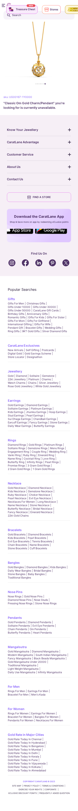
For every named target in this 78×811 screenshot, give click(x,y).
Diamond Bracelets (39, 534)
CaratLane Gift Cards (46, 310)
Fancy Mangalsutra (19, 658)
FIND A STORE (42, 197)
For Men (14, 686)
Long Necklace (46, 501)
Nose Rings (14, 596)
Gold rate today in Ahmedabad (27, 770)
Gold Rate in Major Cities (26, 734)
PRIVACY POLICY (32, 786)
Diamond (21, 375)
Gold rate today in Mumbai (24, 749)
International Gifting (20, 324)
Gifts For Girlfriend (38, 320)
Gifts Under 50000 (19, 310)
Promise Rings (16, 465)
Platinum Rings (53, 444)
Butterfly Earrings (44, 425)
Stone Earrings (59, 422)
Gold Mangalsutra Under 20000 (27, 661)
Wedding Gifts (53, 327)
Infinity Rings (34, 462)
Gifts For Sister (56, 317)
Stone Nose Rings (46, 603)
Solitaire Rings (16, 448)
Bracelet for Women (20, 716)
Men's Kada (38, 694)
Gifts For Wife (42, 324)
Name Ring (14, 458)
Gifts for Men (16, 303)
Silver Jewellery (48, 382)
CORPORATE (50, 789)
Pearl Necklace (17, 498)
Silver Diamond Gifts (54, 331)
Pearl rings (52, 462)
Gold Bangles (16, 567)
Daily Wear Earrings (19, 425)
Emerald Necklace (41, 512)
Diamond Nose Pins (19, 599)
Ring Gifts (14, 331)
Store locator (16, 357)
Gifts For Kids (36, 317)
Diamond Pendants (39, 622)
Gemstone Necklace (40, 491)
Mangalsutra (17, 647)
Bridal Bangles (42, 570)
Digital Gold (15, 353)
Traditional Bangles (19, 577)
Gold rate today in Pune (23, 760)
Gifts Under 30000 (44, 307)
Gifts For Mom (16, 320)
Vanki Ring (14, 455)
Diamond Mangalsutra (45, 651)
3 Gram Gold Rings (39, 465)
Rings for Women (18, 713)
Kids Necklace (16, 491)
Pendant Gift (15, 327)
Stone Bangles (16, 574)
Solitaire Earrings (18, 408)
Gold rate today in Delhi (23, 753)
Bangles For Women (46, 716)
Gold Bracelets (17, 534)
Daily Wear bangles (19, 570)
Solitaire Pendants (19, 625)
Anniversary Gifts (37, 313)
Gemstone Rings (37, 448)
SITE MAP (16, 786)
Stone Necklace (39, 505)
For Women (16, 709)
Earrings (14, 400)
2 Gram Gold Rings (19, 469)
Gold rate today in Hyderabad (26, 742)
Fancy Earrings (38, 422)
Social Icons (20, 234)
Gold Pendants (17, 622)
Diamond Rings (17, 444)
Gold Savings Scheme (37, 353)
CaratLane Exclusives (24, 345)
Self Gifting (32, 350)
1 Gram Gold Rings (44, 469)
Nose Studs (41, 599)
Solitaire (34, 375)
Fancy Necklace (18, 512)
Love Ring (48, 458)
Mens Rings (57, 448)
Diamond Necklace (40, 487)
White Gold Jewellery (48, 386)
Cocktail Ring (32, 458)
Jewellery (15, 371)
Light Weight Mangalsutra (23, 668)
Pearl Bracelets (37, 538)
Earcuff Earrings (17, 422)
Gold (10, 375)
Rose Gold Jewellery (20, 386)
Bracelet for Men (18, 694)
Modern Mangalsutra (20, 655)
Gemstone (48, 375)
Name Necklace (17, 505)
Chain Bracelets (17, 544)
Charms (46, 379)
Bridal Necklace (42, 508)
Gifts (11, 299)
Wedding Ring (57, 451)
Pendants (15, 617)
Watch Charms (16, 382)
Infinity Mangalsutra (50, 672)
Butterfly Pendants (19, 632)
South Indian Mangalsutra (51, 655)
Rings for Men (16, 691)
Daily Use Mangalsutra (21, 672)
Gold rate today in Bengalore (26, 746)
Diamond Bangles (37, 567)
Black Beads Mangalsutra (49, 658)
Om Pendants (38, 629)
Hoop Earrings (57, 412)
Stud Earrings (16, 415)
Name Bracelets (39, 544)
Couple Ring (39, 451)
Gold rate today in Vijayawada (27, 763)
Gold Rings (35, 444)
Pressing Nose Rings (20, 603)
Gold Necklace (17, 487)
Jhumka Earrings (36, 412)
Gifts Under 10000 (19, 307)
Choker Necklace (39, 494)
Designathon (34, 357)
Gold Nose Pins (33, 596)
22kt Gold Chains (18, 515)
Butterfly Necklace (19, 508)
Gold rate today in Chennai (25, 739)
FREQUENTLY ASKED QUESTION (54, 793)
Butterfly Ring (16, 462)
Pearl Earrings (34, 415)
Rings (12, 440)
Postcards (48, 350)
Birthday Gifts (16, 313)
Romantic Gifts (17, 317)
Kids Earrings (15, 412)
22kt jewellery (17, 379)
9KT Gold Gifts (31, 331)
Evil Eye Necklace (40, 498)
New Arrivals (15, 350)
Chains (32, 382)
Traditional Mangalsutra (22, 665)
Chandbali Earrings (44, 419)
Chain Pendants (17, 629)
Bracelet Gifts (34, 327)
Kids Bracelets (16, 538)
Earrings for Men (38, 691)
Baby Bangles (36, 574)
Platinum (33, 379)
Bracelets (15, 530)
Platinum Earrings (41, 408)
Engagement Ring (18, 451)
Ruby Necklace (17, 494)
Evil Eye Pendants (43, 625)
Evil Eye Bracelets (18, 541)
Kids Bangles (58, 567)
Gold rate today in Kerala (23, 756)
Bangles (14, 562)
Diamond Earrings (37, 405)
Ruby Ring (29, 455)
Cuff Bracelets (38, 548)
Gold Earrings (16, 405)
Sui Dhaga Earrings (19, 419)
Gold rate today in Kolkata (24, 767)
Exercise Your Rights (30, 789)
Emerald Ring (46, 455)
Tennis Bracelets (42, 541)
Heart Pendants (42, 632)
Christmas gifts (36, 303)
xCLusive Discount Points (22, 793)
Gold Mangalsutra (18, 651)
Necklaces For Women (21, 501)
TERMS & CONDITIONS (53, 786)
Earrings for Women (43, 713)
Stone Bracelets (17, 548)
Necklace (14, 483)
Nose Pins (15, 592)
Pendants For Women (20, 720)
